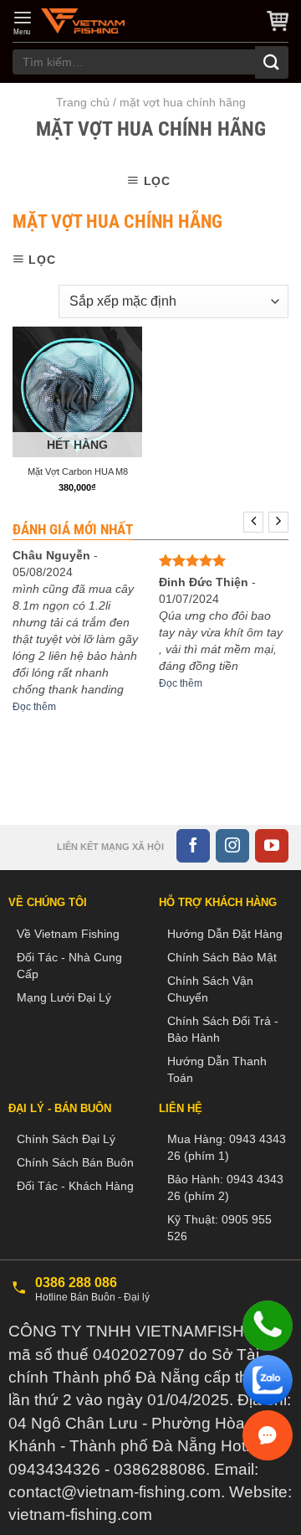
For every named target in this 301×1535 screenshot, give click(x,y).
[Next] (278, 522)
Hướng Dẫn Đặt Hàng (225, 933)
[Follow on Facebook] (193, 846)
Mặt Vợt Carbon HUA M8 (78, 471)
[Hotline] (267, 1326)
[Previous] (253, 522)
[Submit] (271, 62)
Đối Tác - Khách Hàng (75, 1185)
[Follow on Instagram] (232, 846)
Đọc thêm (34, 707)
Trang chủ (83, 102)
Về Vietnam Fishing (68, 933)
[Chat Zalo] (267, 1380)
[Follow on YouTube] (271, 846)
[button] (23, 22)
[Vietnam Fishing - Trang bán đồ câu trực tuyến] (83, 20)
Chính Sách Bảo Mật (222, 957)
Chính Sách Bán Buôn (75, 1162)
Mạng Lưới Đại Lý (64, 997)
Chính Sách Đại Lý (66, 1139)
